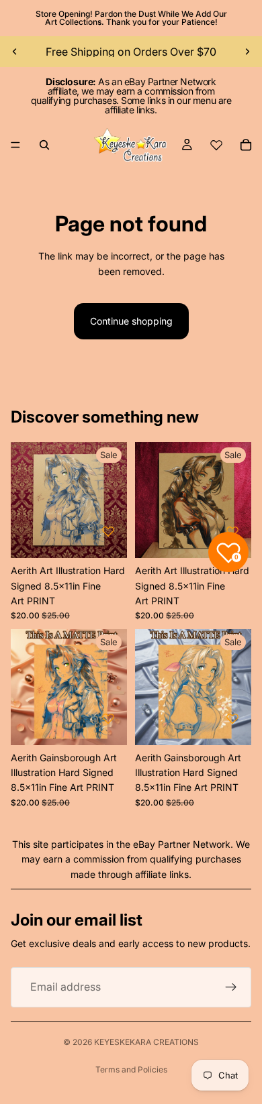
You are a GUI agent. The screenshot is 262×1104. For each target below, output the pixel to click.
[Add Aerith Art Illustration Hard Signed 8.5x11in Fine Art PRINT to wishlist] (108, 531)
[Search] (44, 145)
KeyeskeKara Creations (146, 1042)
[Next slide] (247, 51)
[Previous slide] (15, 51)
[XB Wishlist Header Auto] (216, 145)
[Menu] (15, 144)
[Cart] (246, 145)
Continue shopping (131, 321)
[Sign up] (231, 987)
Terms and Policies (131, 1069)
